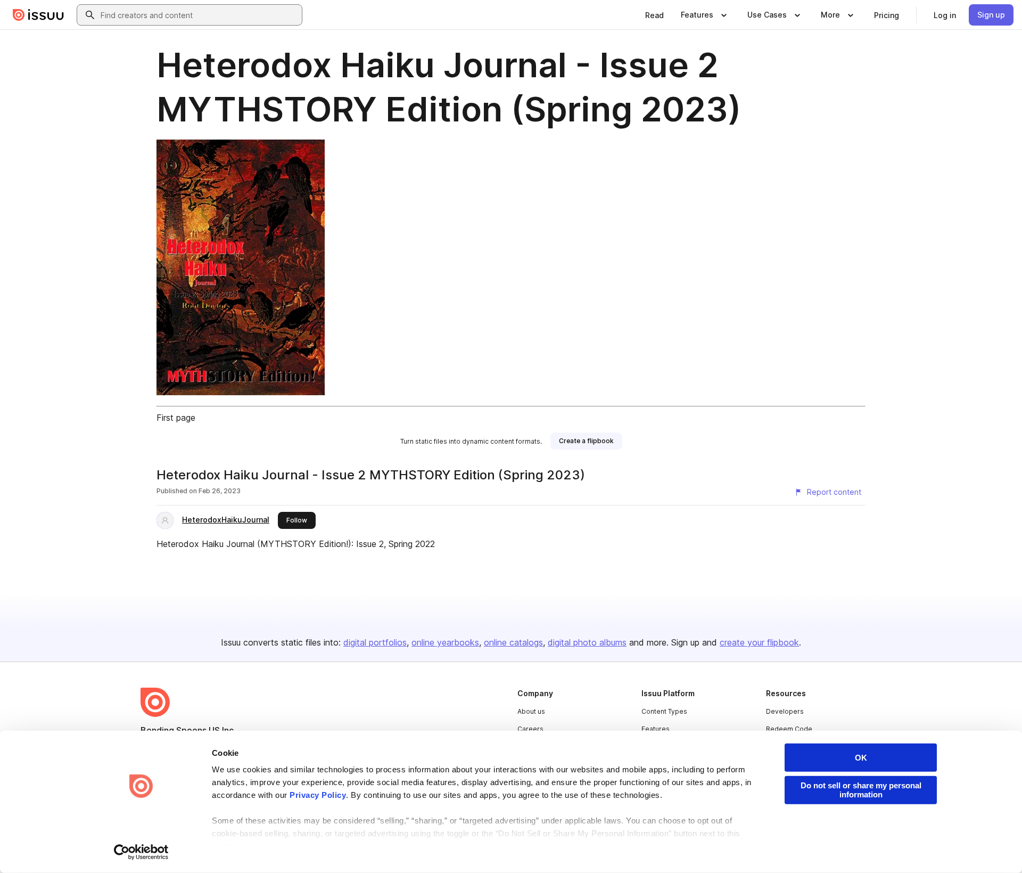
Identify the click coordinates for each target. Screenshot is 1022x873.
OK (861, 757)
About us (531, 711)
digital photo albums (587, 642)
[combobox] (199, 15)
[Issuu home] (38, 15)
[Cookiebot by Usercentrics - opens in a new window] (141, 852)
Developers (785, 711)
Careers (530, 729)
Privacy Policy (318, 794)
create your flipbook (759, 642)
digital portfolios (375, 642)
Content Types (664, 711)
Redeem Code (789, 729)
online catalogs (513, 642)
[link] (654, 15)
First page (175, 417)
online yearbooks (445, 642)
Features (655, 729)
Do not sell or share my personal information (861, 790)
